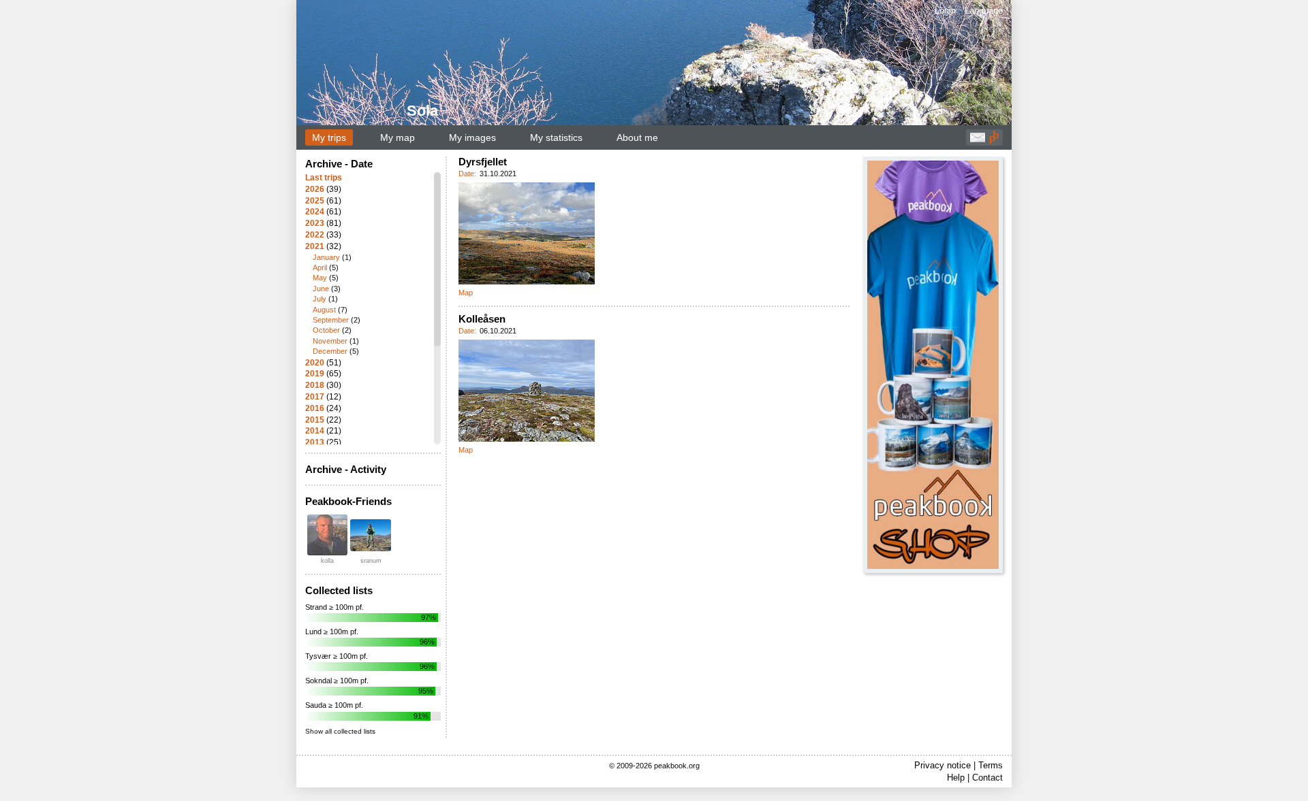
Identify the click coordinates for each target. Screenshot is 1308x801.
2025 (314, 201)
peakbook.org (677, 766)
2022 (314, 235)
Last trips (323, 177)
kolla (327, 560)
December (330, 351)
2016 (314, 408)
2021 (314, 246)
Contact (987, 777)
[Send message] (977, 140)
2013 (314, 442)
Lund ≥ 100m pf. (331, 631)
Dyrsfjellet (482, 161)
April (320, 267)
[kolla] (327, 534)
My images (472, 137)
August (324, 310)
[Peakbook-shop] (933, 365)
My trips (329, 137)
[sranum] (370, 535)
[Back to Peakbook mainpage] (994, 140)
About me (637, 137)
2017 (314, 397)
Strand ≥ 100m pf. (334, 607)
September (331, 320)
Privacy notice (942, 765)
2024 (314, 211)
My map (397, 137)
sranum (371, 560)
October (326, 330)
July (319, 299)
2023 (314, 223)
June (321, 288)
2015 (314, 420)
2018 (314, 385)
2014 (314, 431)
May (320, 278)
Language (984, 10)
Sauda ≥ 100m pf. (334, 705)
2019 (314, 373)
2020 (314, 362)
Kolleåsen (481, 319)
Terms (990, 765)
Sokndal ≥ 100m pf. (337, 680)
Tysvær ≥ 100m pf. (336, 656)
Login (945, 10)
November (330, 341)
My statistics (556, 137)
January (326, 257)
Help (956, 777)
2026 (314, 189)
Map (465, 293)
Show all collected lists (340, 731)
